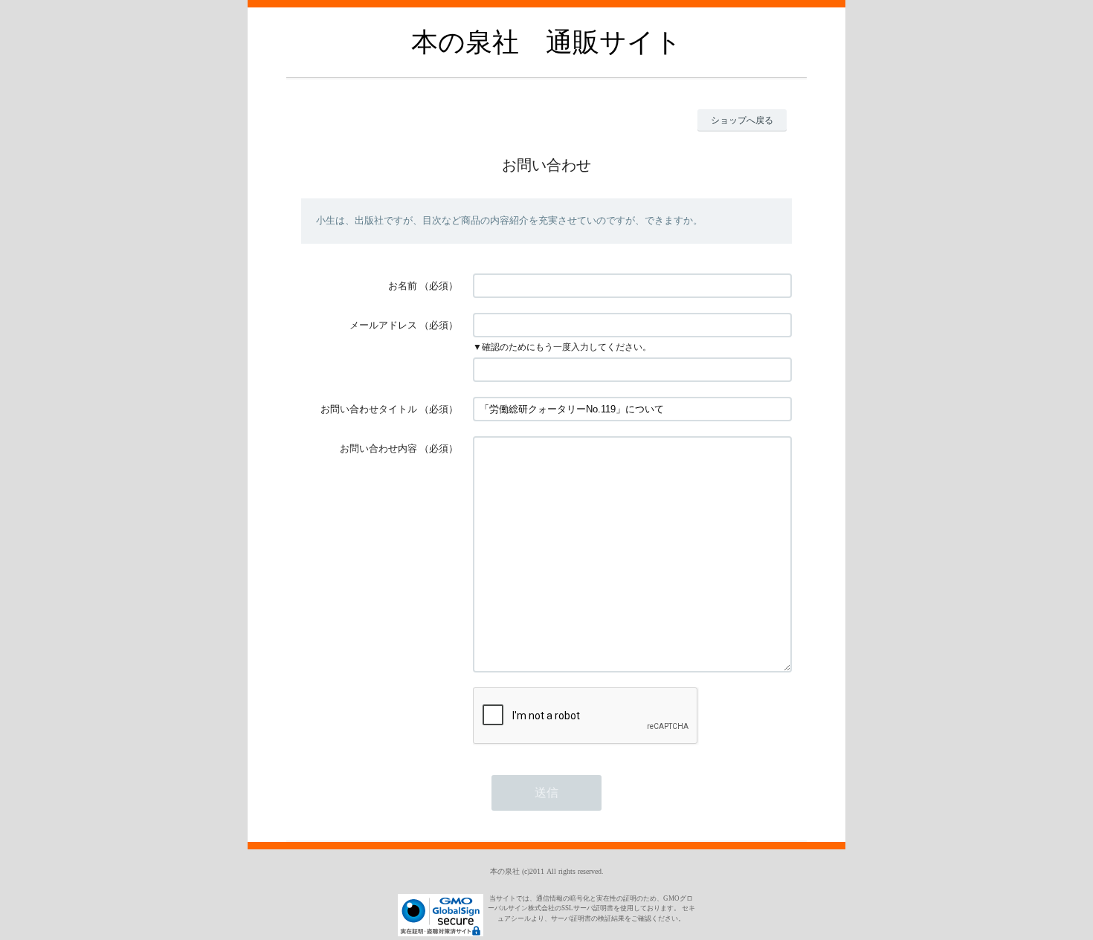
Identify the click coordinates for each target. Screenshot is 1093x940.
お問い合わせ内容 (378, 448)
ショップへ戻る (742, 120)
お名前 (402, 285)
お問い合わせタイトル (368, 409)
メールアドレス (383, 325)
